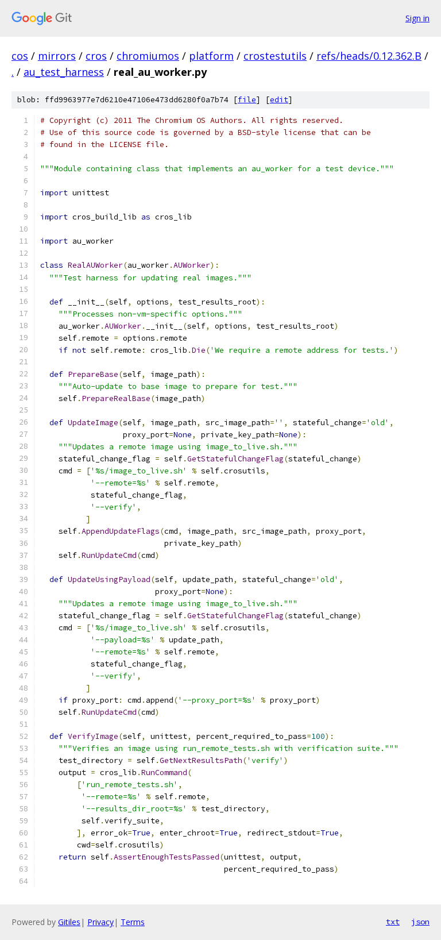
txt (393, 921)
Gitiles (69, 921)
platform (211, 56)
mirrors (57, 56)
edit (279, 100)
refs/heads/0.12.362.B (368, 56)
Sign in (417, 18)
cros (96, 56)
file (247, 100)
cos (19, 56)
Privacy (100, 921)
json (420, 921)
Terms (133, 921)
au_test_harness (64, 72)
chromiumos (148, 56)
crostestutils (275, 56)
